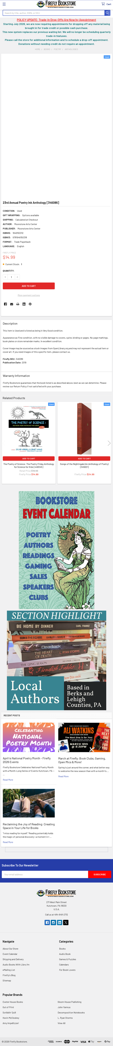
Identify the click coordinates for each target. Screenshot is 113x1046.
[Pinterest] (30, 304)
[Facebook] (5, 304)
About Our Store (10, 948)
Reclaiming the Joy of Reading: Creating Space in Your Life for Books (29, 826)
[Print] (17, 304)
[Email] (11, 304)
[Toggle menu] (4, 4)
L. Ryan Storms (65, 1017)
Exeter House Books (13, 1001)
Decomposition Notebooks (71, 1012)
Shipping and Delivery (13, 959)
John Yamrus (64, 1007)
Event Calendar (10, 953)
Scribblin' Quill (9, 1012)
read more (8, 779)
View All (61, 1023)
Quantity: (8, 270)
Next (109, 443)
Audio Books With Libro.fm (16, 964)
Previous (4, 443)
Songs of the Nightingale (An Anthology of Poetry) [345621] (84, 465)
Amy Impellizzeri (11, 1023)
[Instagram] (53, 922)
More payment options (29, 295)
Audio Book (65, 953)
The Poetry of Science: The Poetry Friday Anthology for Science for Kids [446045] (28, 465)
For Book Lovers (67, 969)
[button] (56, 550)
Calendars (64, 964)
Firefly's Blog (9, 975)
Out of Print (8, 1007)
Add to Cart (28, 458)
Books (62, 948)
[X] (65, 922)
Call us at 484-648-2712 (56, 914)
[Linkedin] (24, 304)
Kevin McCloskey (11, 1017)
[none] (56, 126)
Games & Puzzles (67, 959)
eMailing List (9, 969)
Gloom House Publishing (69, 1001)
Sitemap (7, 980)
